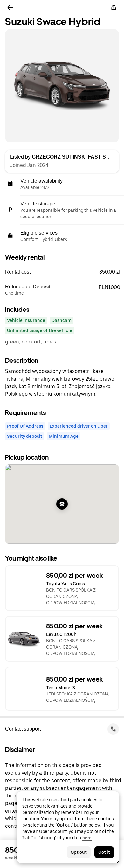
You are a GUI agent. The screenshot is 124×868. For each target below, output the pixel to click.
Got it (104, 852)
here (87, 837)
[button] (64, 272)
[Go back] (10, 7)
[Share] (113, 7)
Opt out (79, 852)
